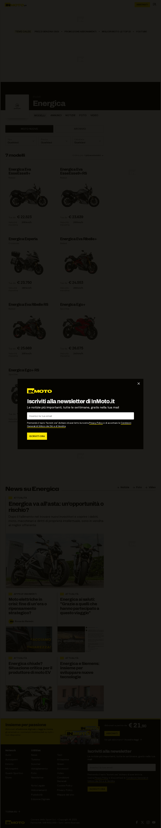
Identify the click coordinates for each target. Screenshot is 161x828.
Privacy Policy (96, 422)
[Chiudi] (138, 383)
